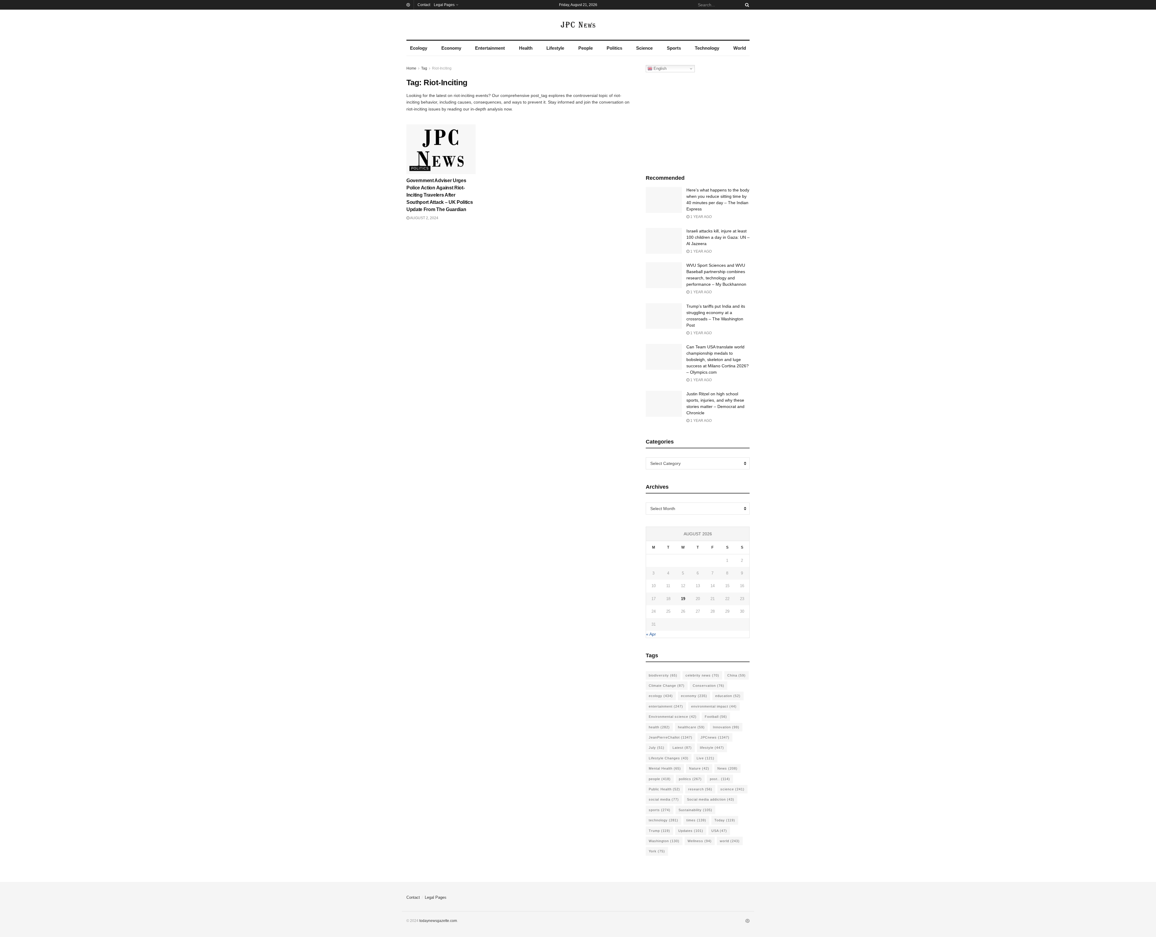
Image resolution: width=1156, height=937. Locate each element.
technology (663, 820)
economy (694, 696)
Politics (614, 48)
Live (705, 758)
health (659, 727)
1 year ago (700, 217)
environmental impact (714, 706)
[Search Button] (746, 5)
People (585, 48)
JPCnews (715, 737)
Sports (674, 48)
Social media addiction (710, 799)
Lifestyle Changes (668, 758)
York (657, 851)
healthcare (691, 727)
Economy (451, 48)
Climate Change (667, 685)
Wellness (700, 841)
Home (411, 68)
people (660, 779)
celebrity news (702, 675)
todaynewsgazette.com (438, 921)
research (700, 789)
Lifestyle (555, 48)
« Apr (651, 634)
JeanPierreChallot (670, 737)
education (728, 696)
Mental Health (665, 768)
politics (690, 779)
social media (664, 799)
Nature (699, 768)
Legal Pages (444, 5)
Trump (659, 831)
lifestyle (712, 747)
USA (719, 831)
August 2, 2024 (423, 218)
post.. (720, 779)
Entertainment (490, 48)
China (736, 675)
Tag (424, 68)
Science (644, 48)
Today (724, 820)
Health (526, 48)
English (659, 68)
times (696, 820)
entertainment (666, 706)
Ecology (418, 48)
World (739, 48)
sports (659, 810)
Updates (690, 831)
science (732, 789)
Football (716, 716)
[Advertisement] (698, 122)
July (656, 747)
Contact (424, 5)
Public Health (664, 789)
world (730, 841)
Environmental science (673, 716)
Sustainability (695, 810)
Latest (682, 747)
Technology (707, 48)
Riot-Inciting (442, 68)
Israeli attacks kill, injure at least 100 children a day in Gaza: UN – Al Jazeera (718, 237)
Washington (664, 841)
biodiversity (663, 675)
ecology (661, 696)
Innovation (726, 727)
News (727, 768)
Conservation (708, 685)
